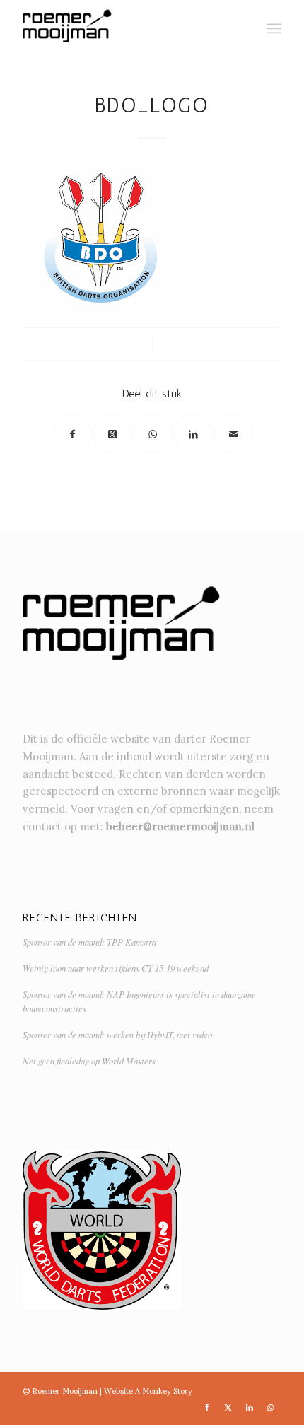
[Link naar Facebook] (207, 1407)
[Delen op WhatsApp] (153, 433)
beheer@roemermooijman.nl (180, 826)
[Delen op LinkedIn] (193, 433)
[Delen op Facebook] (72, 433)
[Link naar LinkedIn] (249, 1407)
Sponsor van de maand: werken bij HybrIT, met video (117, 1034)
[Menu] (274, 28)
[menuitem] (274, 28)
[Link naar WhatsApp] (270, 1407)
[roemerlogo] (126, 28)
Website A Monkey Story (148, 1391)
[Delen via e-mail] (233, 433)
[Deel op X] (112, 433)
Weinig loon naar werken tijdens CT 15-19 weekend (116, 968)
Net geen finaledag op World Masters (89, 1060)
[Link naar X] (228, 1407)
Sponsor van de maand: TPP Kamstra (89, 942)
